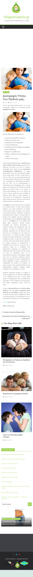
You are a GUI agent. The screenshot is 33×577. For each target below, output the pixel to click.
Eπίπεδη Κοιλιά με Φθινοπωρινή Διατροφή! (12, 454)
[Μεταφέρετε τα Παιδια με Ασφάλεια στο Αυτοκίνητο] (16, 328)
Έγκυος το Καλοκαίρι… (7, 481)
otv (14, 524)
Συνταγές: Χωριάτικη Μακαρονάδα (14, 312)
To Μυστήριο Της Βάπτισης (8, 468)
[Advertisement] (16, 50)
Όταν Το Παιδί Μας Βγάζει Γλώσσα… (13, 436)
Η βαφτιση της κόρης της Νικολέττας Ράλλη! (13, 459)
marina (5, 102)
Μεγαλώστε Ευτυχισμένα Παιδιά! (15, 394)
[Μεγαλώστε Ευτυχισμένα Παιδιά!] (16, 372)
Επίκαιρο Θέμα (17, 518)
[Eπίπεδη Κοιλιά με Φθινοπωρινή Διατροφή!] (16, 509)
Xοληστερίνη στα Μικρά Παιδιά (9, 477)
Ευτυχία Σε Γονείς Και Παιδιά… (9, 472)
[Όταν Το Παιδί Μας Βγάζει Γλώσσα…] (16, 404)
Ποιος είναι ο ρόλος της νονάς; (9, 463)
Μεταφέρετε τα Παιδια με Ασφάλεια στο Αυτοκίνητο (16, 361)
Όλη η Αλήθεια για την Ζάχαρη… (10, 492)
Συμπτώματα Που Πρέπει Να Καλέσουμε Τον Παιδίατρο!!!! (16, 317)
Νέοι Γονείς (6, 92)
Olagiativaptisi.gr (16, 17)
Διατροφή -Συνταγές (7, 518)
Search (30, 504)
